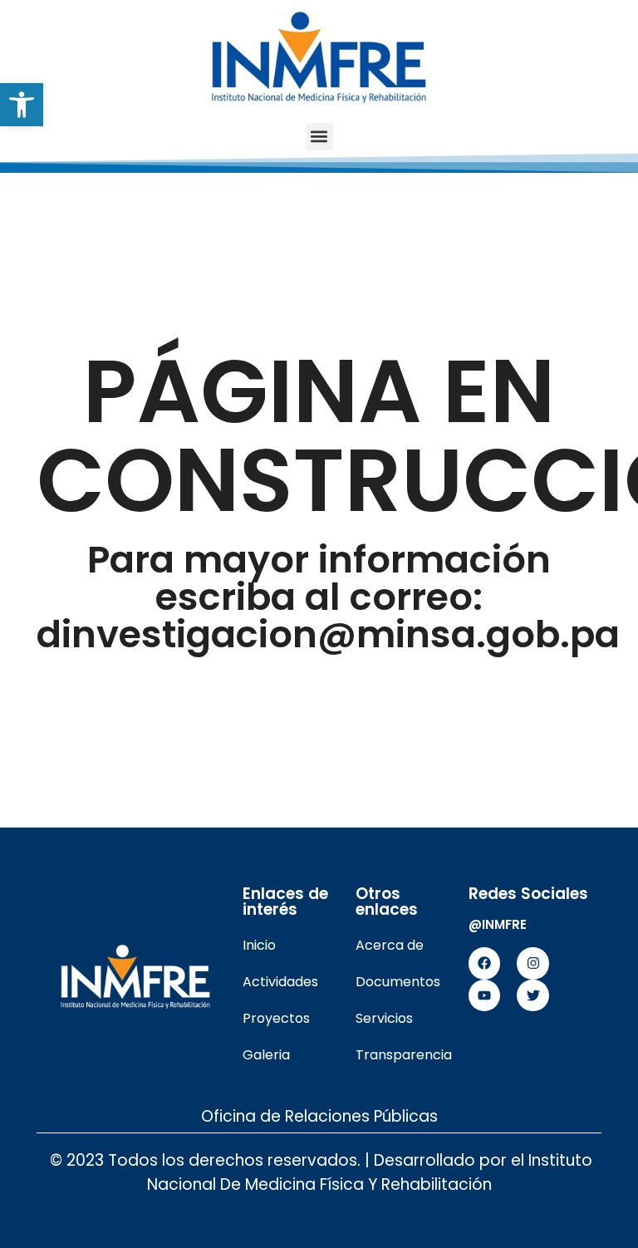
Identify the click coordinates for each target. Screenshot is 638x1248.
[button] (319, 136)
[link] (21, 104)
